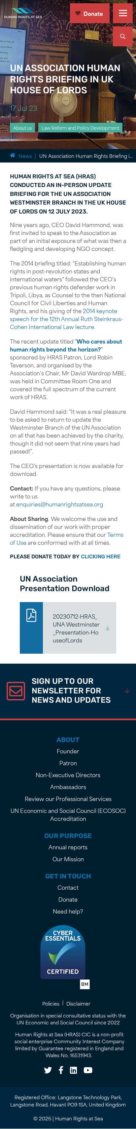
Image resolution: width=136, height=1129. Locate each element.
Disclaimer (78, 1003)
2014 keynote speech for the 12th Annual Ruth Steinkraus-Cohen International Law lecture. (66, 318)
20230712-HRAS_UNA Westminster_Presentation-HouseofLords (76, 628)
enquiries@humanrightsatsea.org (59, 503)
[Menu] (123, 13)
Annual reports (68, 846)
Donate (93, 13)
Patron (68, 762)
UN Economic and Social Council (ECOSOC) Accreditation (68, 814)
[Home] (24, 13)
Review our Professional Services (68, 798)
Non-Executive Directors (68, 774)
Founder (68, 750)
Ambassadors (68, 786)
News (25, 156)
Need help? (68, 911)
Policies (50, 1003)
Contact (68, 887)
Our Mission (68, 858)
